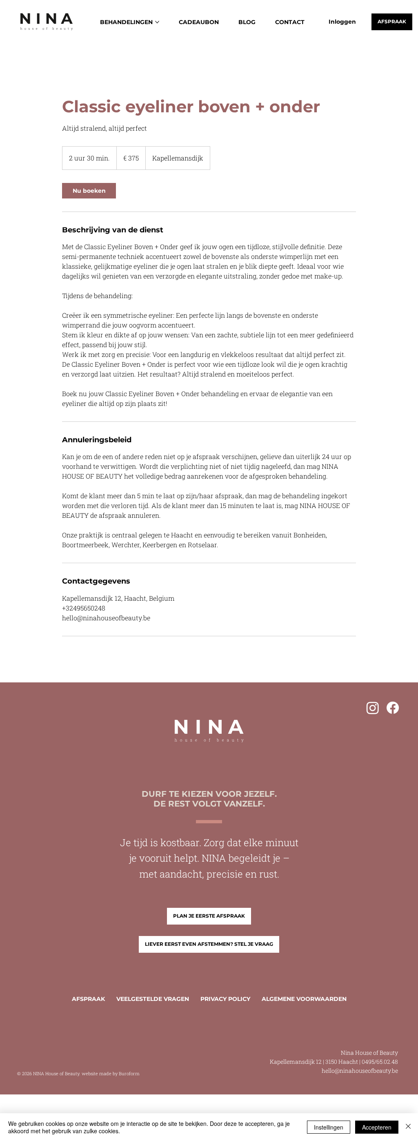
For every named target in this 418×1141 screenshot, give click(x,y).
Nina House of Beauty (369, 1052)
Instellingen (328, 1127)
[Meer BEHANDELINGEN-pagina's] (157, 22)
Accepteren (376, 1127)
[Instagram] (373, 708)
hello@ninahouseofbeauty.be (360, 1070)
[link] (89, 190)
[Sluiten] (408, 1127)
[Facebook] (393, 708)
